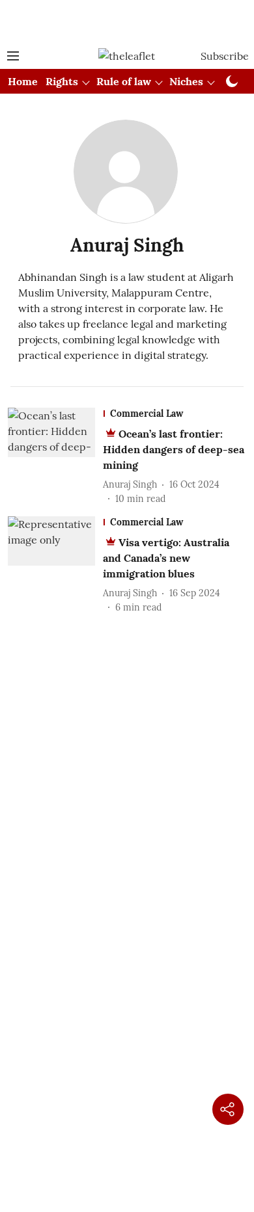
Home (23, 81)
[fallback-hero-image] (55, 457)
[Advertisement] (127, 21)
